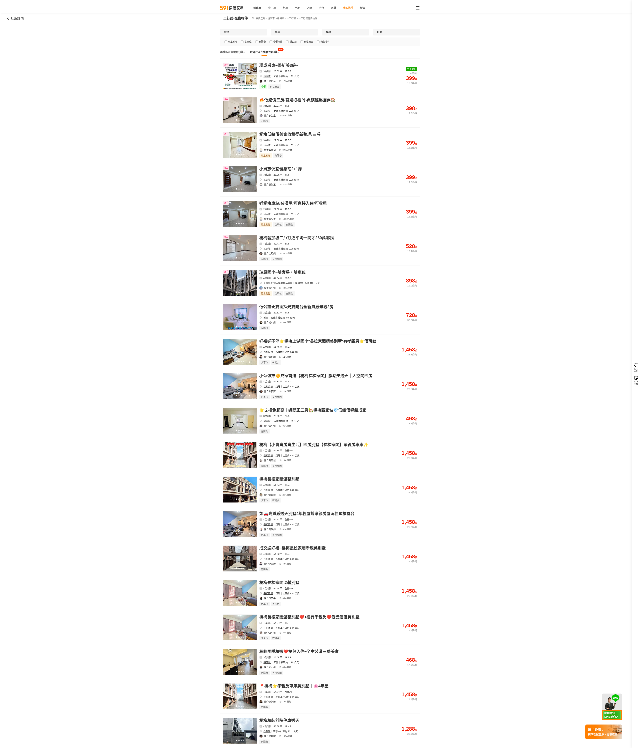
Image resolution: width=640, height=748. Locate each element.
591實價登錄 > (259, 18)
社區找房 (348, 7)
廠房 (333, 7)
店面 (309, 7)
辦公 (321, 7)
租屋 (285, 7)
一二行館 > (292, 18)
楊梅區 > (281, 18)
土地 (297, 7)
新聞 (362, 7)
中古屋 (272, 7)
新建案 (257, 7)
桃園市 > (272, 18)
